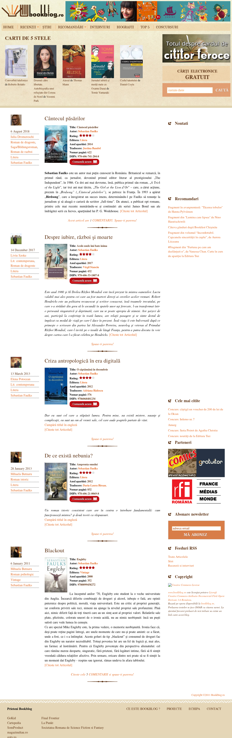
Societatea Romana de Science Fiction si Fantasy (72, 727)
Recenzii (28, 27)
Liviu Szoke (18, 255)
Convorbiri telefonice (16, 80)
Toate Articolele (178, 557)
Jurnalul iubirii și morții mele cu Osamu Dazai (100, 84)
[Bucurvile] (147, 11)
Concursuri (167, 27)
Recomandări (70, 27)
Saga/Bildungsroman (24, 147)
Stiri (170, 561)
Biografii (125, 27)
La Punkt (47, 723)
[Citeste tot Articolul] (134, 211)
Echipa (194, 709)
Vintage (16, 579)
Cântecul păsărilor (65, 118)
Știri (47, 27)
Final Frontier (50, 718)
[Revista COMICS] (182, 463)
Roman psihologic (22, 574)
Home (8, 27)
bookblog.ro (34, 11)
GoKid (11, 718)
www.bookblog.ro (177, 592)
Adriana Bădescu (93, 390)
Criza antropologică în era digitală (82, 360)
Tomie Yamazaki (100, 92)
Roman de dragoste (23, 142)
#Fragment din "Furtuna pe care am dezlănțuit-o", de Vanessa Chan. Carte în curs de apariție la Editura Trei (195, 251)
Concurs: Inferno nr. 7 (181, 419)
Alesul (66, 80)
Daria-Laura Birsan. (95, 485)
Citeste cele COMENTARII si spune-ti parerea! (102, 674)
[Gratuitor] (210, 463)
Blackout (54, 550)
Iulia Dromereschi (22, 137)
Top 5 (145, 27)
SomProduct (15, 727)
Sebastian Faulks (21, 162)
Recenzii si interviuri (181, 565)
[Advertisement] (196, 160)
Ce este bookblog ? (143, 709)
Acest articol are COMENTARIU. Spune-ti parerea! (102, 220)
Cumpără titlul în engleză (61, 425)
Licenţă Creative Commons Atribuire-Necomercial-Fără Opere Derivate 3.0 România (196, 596)
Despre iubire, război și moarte (79, 236)
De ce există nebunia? (69, 455)
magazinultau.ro (17, 732)
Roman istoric (20, 479)
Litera (14, 157)
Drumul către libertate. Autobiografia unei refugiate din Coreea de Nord (44, 88)
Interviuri (100, 27)
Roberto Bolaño (16, 84)
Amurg (172, 425)
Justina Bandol (92, 148)
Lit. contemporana (22, 261)
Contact (214, 709)
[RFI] (196, 491)
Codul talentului (128, 80)
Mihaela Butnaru (21, 474)
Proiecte (174, 709)
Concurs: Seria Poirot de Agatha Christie (193, 430)
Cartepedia (14, 723)
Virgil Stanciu (91, 267)
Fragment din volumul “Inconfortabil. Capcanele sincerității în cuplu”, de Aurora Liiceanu (194, 237)
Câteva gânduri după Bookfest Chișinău (192, 227)
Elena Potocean (20, 379)
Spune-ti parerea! (102, 344)
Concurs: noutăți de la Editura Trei (189, 436)
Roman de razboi (21, 151)
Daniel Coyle (127, 84)
